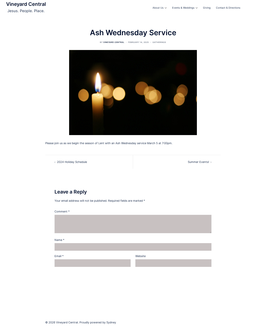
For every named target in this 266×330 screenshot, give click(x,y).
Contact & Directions (228, 7)
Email (59, 256)
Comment (62, 211)
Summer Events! (198, 162)
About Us (158, 7)
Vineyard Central (26, 4)
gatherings (159, 42)
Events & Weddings (183, 7)
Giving (207, 7)
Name (59, 240)
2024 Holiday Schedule (72, 162)
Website (140, 256)
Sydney (111, 322)
